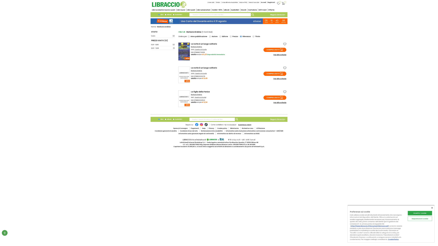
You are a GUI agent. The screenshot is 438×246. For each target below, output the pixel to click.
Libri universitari (203, 10)
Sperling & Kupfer (201, 49)
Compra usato (273, 50)
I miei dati (210, 2)
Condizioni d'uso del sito (189, 131)
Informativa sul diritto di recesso (229, 134)
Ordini (218, 2)
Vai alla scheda (279, 55)
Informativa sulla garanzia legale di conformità (196, 134)
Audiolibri (235, 10)
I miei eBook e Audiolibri (230, 2)
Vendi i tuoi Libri (254, 2)
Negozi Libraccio (277, 14)
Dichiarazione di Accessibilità (212, 131)
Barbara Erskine (196, 47)
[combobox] (220, 15)
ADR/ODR (254, 131)
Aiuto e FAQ (243, 2)
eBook (226, 10)
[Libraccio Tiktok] (206, 126)
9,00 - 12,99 (163, 48)
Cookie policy (222, 128)
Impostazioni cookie (420, 219)
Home (153, 27)
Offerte (271, 10)
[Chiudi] (432, 208)
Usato (163, 36)
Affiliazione (260, 128)
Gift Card (262, 10)
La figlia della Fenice (200, 91)
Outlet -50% (217, 10)
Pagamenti (195, 128)
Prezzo (235, 36)
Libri (161, 14)
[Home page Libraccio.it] (169, 7)
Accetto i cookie (419, 213)
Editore (225, 36)
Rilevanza (247, 36)
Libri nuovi (181, 10)
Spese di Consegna (180, 128)
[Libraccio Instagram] (201, 126)
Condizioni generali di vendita (166, 131)
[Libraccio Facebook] (196, 126)
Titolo (257, 36)
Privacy (211, 128)
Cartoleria (252, 10)
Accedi (263, 2)
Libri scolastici (163, 10)
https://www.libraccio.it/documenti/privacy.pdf (369, 226)
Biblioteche (234, 128)
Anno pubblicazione (198, 36)
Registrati (271, 2)
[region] (391, 223)
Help (204, 128)
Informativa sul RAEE (251, 134)
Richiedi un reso (247, 128)
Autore (215, 36)
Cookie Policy (393, 239)
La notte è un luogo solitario (204, 44)
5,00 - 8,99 (163, 45)
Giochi (243, 10)
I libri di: (181, 32)
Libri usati (191, 10)
